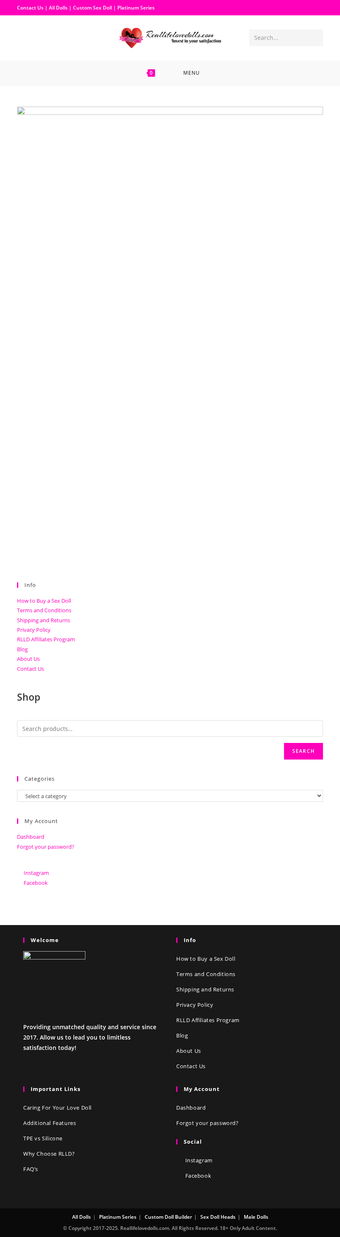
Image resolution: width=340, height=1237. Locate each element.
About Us (28, 658)
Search (303, 751)
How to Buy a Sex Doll (44, 600)
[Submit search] (315, 37)
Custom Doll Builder (168, 1216)
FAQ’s (30, 1169)
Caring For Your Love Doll (57, 1107)
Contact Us (30, 7)
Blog (22, 649)
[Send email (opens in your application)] (50, 37)
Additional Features (49, 1123)
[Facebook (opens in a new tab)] (23, 37)
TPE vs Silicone (43, 1138)
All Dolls (59, 7)
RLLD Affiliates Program (46, 639)
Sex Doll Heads (218, 1216)
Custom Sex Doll (92, 7)
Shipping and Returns (43, 620)
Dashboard (30, 836)
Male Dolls (256, 1216)
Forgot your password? (45, 846)
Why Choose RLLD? (49, 1153)
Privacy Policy (34, 629)
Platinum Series (136, 7)
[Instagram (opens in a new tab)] (37, 37)
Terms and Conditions (44, 610)
